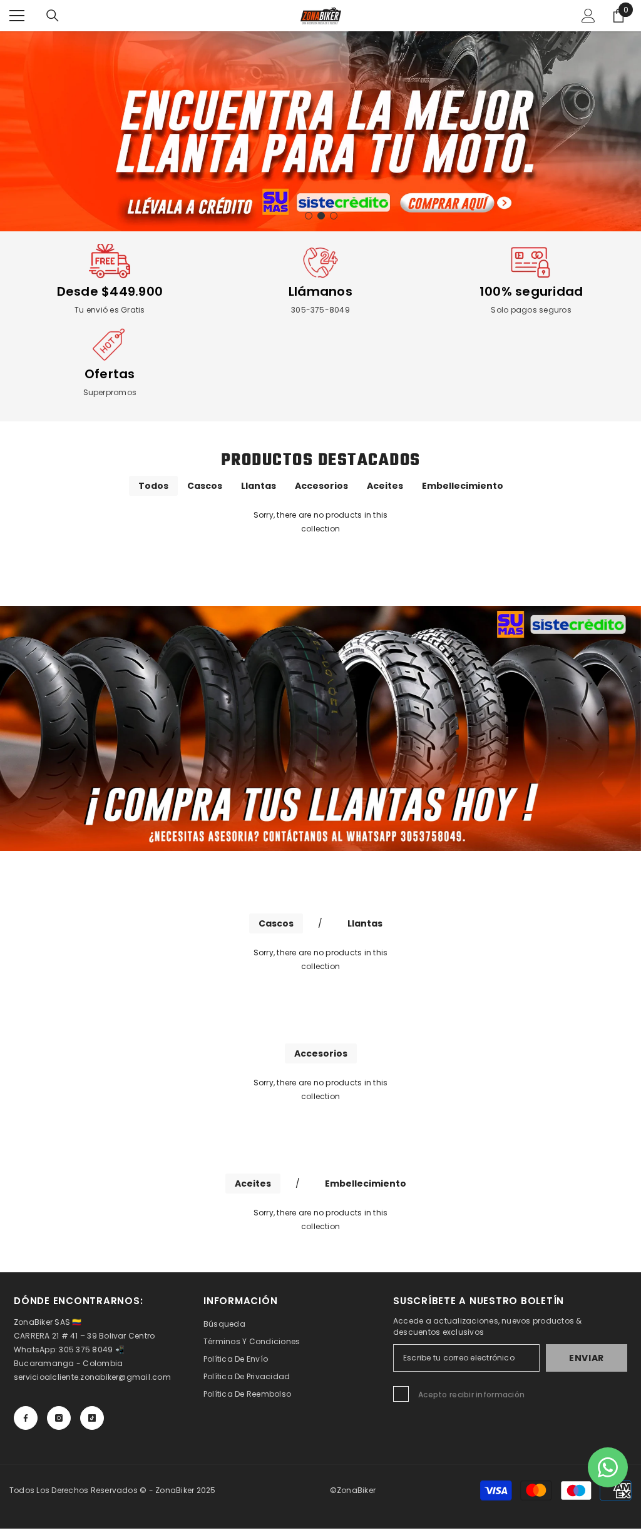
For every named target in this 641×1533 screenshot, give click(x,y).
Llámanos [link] (320, 291)
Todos (153, 486)
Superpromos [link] (110, 392)
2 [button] (321, 215)
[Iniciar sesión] (588, 16)
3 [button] (333, 215)
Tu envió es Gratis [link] (109, 309)
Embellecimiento (462, 486)
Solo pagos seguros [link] (531, 309)
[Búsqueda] (52, 15)
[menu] (16, 15)
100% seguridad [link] (531, 291)
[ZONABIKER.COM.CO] (320, 728)
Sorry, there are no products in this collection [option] (321, 522)
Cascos (204, 486)
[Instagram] (59, 1418)
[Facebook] (26, 1418)
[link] (109, 262)
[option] (320, 131)
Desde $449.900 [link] (110, 291)
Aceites (385, 486)
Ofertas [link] (110, 374)
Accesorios (321, 486)
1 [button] (308, 215)
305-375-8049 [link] (320, 309)
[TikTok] (92, 1418)
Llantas (258, 486)
